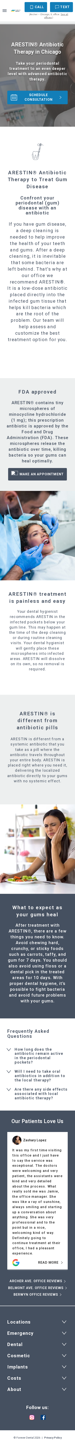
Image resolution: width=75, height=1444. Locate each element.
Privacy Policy (53, 1437)
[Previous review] (12, 1158)
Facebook (43, 1417)
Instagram (31, 1417)
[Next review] (62, 1158)
